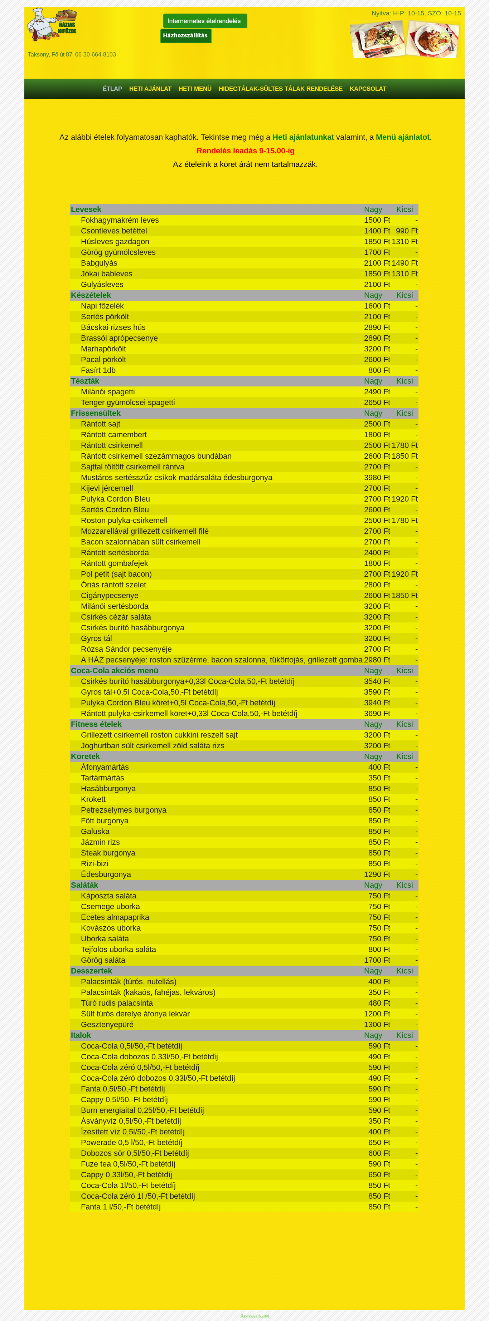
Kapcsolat (368, 88)
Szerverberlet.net (255, 1315)
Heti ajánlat (150, 88)
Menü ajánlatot (403, 137)
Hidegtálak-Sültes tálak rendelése (281, 88)
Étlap (112, 88)
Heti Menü (195, 88)
